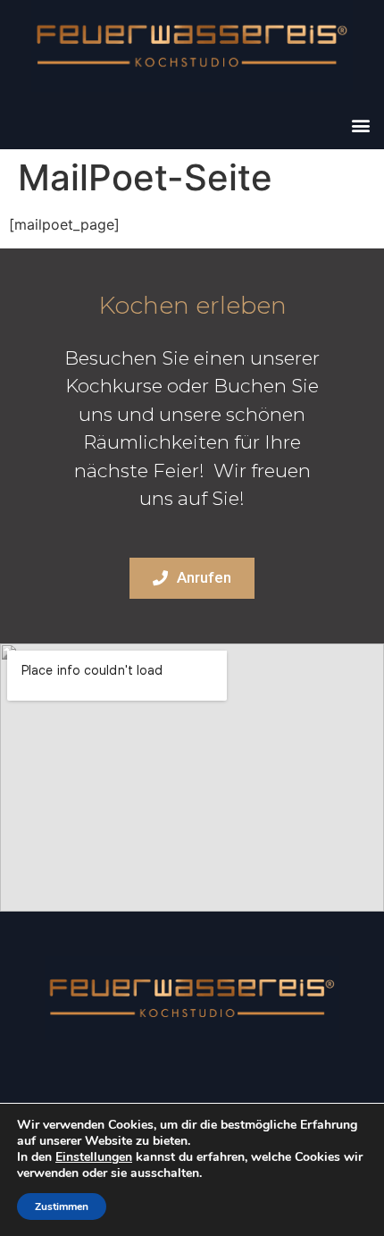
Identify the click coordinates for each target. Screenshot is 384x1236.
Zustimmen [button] (61, 1206)
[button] (360, 124)
